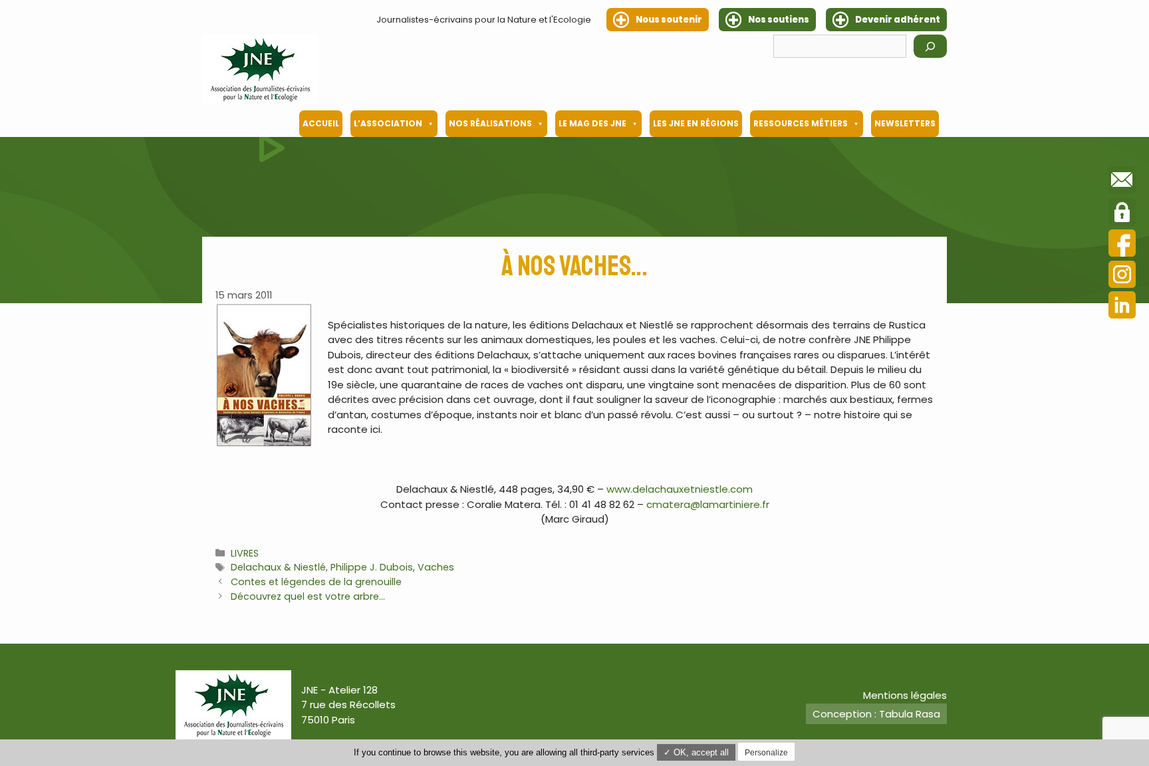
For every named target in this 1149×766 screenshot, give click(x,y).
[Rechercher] (930, 46)
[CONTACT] (1122, 182)
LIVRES (245, 553)
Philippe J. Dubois (371, 567)
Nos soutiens (778, 19)
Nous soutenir (669, 19)
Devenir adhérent (897, 19)
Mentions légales (905, 695)
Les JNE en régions (696, 123)
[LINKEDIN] (1122, 306)
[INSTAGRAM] (1122, 276)
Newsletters (905, 123)
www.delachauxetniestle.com (679, 489)
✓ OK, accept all (696, 752)
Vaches (436, 567)
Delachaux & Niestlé (278, 567)
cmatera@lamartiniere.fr (707, 504)
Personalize (766, 752)
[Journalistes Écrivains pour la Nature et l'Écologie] (260, 69)
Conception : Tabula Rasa (876, 714)
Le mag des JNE (592, 123)
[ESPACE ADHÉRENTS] (1122, 214)
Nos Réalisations (490, 123)
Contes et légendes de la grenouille (316, 581)
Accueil (321, 123)
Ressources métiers (800, 123)
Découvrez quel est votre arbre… (308, 596)
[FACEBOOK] (1122, 245)
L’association (388, 123)
